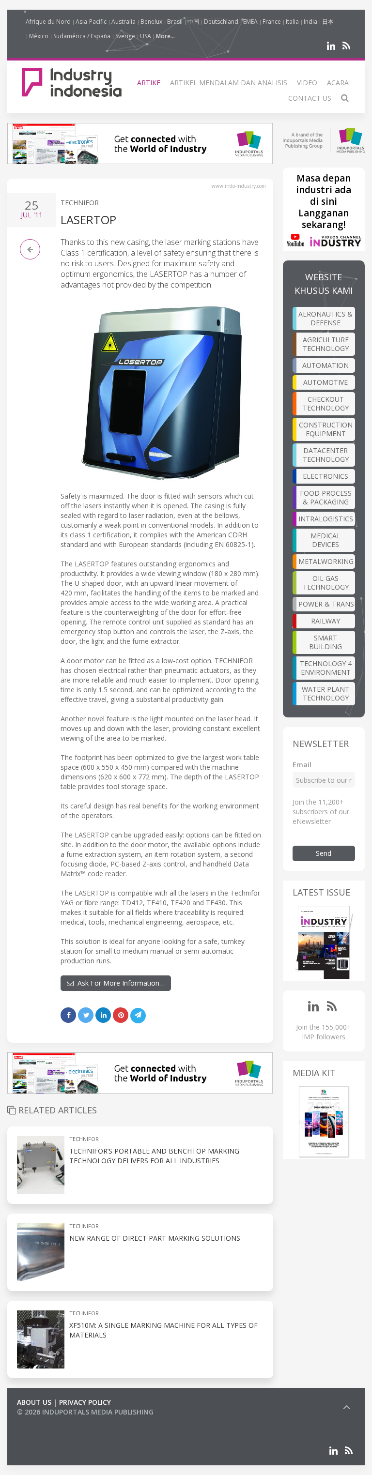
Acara (338, 82)
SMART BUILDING (325, 642)
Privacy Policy (85, 1402)
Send (323, 853)
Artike (148, 82)
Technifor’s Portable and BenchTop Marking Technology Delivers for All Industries (154, 1155)
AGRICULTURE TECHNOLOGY (326, 344)
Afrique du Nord (48, 21)
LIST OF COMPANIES (50, 1421)
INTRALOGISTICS (325, 518)
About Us (34, 1402)
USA (145, 36)
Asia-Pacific (91, 21)
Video (307, 82)
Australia (123, 21)
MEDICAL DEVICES (325, 540)
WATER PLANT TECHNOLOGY (325, 693)
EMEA (250, 21)
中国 (193, 21)
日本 (328, 21)
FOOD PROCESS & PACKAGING (326, 497)
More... (165, 36)
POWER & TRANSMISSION (327, 603)
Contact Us (309, 98)
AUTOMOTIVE (325, 382)
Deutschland (221, 21)
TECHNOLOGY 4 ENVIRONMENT (326, 668)
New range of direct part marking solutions (154, 1238)
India (310, 21)
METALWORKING (326, 561)
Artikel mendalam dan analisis (228, 82)
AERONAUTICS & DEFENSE (325, 318)
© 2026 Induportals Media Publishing (85, 1411)
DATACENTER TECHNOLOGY (326, 455)
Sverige (125, 36)
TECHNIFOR (80, 202)
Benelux (151, 21)
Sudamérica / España (81, 36)
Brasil (175, 21)
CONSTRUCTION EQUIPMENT (326, 429)
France (272, 21)
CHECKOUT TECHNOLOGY (326, 403)
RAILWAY (325, 620)
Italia (292, 21)
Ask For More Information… (119, 983)
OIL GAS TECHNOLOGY (326, 583)
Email (302, 764)
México (38, 36)
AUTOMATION (325, 365)
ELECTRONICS (325, 476)
